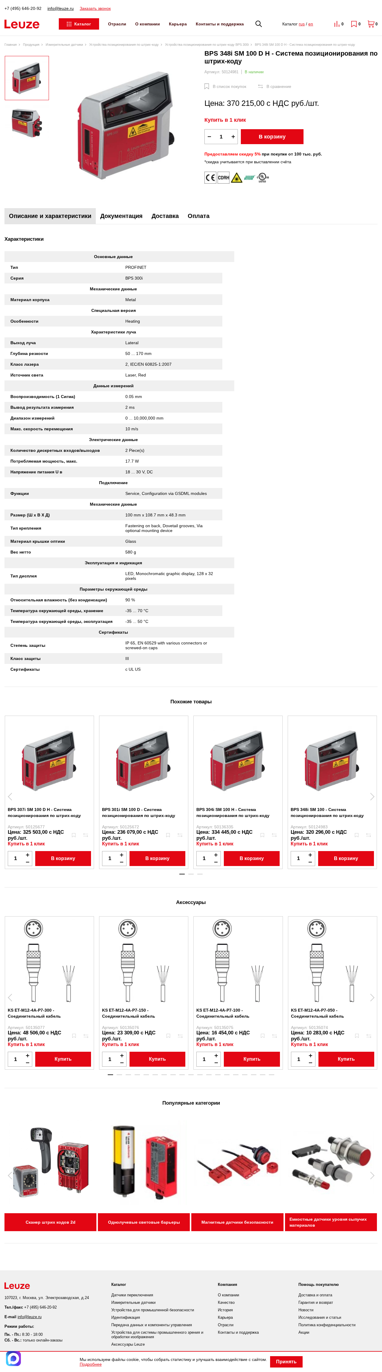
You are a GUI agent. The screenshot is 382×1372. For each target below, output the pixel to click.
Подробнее (91, 1364)
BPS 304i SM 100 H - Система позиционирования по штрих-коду (232, 812)
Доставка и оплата (315, 1295)
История (225, 1310)
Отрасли (117, 24)
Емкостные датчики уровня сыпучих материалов (328, 1222)
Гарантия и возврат (315, 1302)
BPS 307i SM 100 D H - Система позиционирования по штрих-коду (44, 812)
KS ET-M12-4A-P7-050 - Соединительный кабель (317, 1013)
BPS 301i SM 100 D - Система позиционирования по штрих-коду (138, 812)
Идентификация (125, 1317)
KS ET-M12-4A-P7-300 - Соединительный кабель (34, 1013)
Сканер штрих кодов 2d (51, 1222)
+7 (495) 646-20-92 (22, 8)
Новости (305, 1310)
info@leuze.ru (60, 8)
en (310, 24)
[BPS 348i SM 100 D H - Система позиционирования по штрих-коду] (126, 124)
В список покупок (229, 86)
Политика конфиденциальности (326, 1325)
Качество (226, 1302)
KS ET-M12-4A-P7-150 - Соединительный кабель (128, 1013)
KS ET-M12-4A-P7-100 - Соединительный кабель (222, 1013)
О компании (147, 24)
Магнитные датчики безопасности (237, 1222)
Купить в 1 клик (225, 120)
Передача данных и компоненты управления (151, 1325)
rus (302, 24)
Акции (303, 1332)
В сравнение (279, 86)
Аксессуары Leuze (128, 1344)
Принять (286, 1361)
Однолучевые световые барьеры (144, 1222)
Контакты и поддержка (220, 24)
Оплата (199, 216)
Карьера (178, 24)
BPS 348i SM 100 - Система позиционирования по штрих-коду (327, 812)
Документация (121, 216)
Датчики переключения (132, 1295)
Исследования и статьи (319, 1317)
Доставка (165, 216)
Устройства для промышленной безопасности (152, 1310)
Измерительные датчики (133, 1302)
